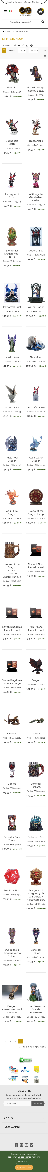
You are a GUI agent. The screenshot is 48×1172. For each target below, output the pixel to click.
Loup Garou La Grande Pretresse (36, 1009)
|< (5, 1041)
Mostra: (12, 50)
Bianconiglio (36, 141)
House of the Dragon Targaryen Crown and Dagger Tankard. (11, 570)
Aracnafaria (36, 250)
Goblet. (12, 783)
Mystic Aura (12, 357)
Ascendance (12, 407)
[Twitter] (19, 45)
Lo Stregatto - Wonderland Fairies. (36, 197)
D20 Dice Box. (12, 890)
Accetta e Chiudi (24, 1167)
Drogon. (36, 680)
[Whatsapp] (27, 45)
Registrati (38, 1103)
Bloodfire (12, 87)
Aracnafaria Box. (36, 407)
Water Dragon (36, 307)
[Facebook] (15, 45)
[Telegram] (31, 45)
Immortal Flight (12, 307)
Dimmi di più (23, 1161)
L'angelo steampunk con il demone (12, 1009)
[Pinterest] (23, 45)
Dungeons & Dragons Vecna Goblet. (12, 952)
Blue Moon (36, 357)
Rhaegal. (36, 733)
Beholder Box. (36, 837)
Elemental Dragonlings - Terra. (12, 253)
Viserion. (12, 733)
